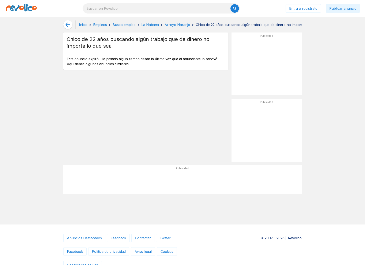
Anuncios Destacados (84, 238)
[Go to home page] (21, 8)
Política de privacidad (109, 251)
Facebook (75, 251)
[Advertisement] (266, 65)
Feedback (118, 238)
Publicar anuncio (343, 8)
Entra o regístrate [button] (303, 8)
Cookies (167, 251)
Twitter (165, 238)
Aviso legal (143, 251)
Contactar (143, 238)
